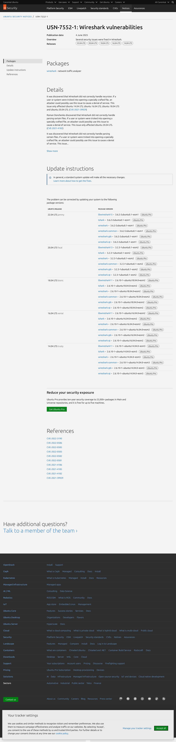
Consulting (79, 571)
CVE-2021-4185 (54, 469)
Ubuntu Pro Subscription (59, 670)
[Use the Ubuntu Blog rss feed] (164, 699)
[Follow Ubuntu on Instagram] (143, 699)
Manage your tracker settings (137, 728)
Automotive (52, 683)
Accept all (161, 728)
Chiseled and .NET (97, 650)
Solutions (8, 676)
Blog (83, 698)
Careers (75, 698)
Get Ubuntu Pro (56, 409)
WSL (69, 657)
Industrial (65, 683)
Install (50, 565)
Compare (74, 643)
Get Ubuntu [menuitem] (105, 2)
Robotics (7, 597)
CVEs (115, 8)
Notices (126, 8)
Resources (102, 578)
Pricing (87, 663)
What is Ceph (53, 571)
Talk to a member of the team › (40, 530)
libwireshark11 (105, 280)
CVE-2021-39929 (78, 109)
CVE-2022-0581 (54, 460)
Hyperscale (52, 624)
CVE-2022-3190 (54, 438)
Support (59, 565)
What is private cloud (84, 630)
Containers (8, 650)
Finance (97, 683)
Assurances (139, 8)
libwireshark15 (105, 214)
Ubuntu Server (10, 624)
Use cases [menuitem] (63, 2)
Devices (100, 670)
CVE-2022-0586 (54, 443)
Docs (89, 571)
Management (84, 604)
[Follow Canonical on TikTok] (157, 699)
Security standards (99, 8)
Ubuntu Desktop (11, 617)
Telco (89, 683)
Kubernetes (9, 578)
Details (10, 65)
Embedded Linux (67, 604)
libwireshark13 (105, 247)
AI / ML (7, 591)
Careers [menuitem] (118, 2)
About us (51, 698)
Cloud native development (151, 676)
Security (7, 637)
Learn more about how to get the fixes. (72, 181)
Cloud (6, 630)
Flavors (80, 617)
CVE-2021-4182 (55, 128)
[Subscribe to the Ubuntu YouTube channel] (150, 699)
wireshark (51, 71)
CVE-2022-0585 (54, 447)
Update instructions (16, 70)
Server (61, 657)
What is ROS (64, 597)
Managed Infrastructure (84, 676)
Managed (67, 571)
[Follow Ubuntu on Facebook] (128, 699)
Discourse (98, 663)
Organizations (53, 617)
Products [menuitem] (49, 2)
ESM (70, 8)
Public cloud (147, 630)
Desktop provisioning (83, 670)
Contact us (11, 699)
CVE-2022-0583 (54, 451)
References (12, 74)
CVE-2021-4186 (54, 465)
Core (76, 657)
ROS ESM (51, 597)
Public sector (78, 683)
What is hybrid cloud (107, 630)
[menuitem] (162, 2)
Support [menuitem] (75, 2)
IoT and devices (128, 676)
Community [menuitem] (89, 2)
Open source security (109, 676)
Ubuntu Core (9, 611)
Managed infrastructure (15, 584)
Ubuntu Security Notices (17, 16)
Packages (11, 61)
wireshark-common (107, 231)
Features (51, 611)
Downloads (9, 657)
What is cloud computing (59, 630)
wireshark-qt (104, 242)
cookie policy (62, 733)
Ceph (5, 571)
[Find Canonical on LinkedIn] (136, 699)
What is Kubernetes (56, 578)
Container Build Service (119, 650)
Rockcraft (138, 650)
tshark (101, 220)
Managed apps (54, 584)
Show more (52, 151)
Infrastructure (64, 676)
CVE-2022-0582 (54, 456)
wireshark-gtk (105, 236)
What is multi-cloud (128, 630)
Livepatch (81, 8)
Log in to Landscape (107, 643)
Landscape (8, 643)
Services (79, 611)
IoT (5, 604)
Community (79, 597)
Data (53, 676)
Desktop (51, 657)
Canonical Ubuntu (10, 2)
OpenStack (9, 565)
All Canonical (160, 2)
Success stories (65, 611)
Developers (68, 617)
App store (51, 604)
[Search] (172, 2)
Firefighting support (115, 663)
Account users (74, 663)
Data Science (66, 591)
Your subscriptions (55, 663)
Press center (106, 698)
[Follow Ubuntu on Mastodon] (121, 699)
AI (48, 676)
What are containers (56, 650)
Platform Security (55, 8)
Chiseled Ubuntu (77, 650)
